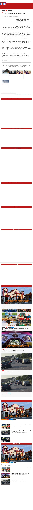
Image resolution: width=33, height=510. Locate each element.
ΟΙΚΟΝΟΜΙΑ (9, 10)
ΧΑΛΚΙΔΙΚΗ (12, 327)
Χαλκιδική (9, 327)
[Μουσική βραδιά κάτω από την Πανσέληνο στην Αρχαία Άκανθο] (5, 439)
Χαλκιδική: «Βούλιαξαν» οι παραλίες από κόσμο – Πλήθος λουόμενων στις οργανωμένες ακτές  (16, 372)
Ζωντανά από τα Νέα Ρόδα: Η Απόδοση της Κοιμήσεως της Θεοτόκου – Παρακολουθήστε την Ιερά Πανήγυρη (16, 306)
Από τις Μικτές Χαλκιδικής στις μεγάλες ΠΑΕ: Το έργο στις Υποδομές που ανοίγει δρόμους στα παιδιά (15, 329)
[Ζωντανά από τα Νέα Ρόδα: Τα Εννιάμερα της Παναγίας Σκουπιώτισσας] (16, 339)
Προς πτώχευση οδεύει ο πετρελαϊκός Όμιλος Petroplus (22, 94)
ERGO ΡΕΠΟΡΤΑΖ (4, 419)
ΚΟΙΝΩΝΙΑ (3, 10)
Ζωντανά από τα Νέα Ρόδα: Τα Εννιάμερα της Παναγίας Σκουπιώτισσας (13, 350)
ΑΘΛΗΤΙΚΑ (3, 327)
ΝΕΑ (6, 10)
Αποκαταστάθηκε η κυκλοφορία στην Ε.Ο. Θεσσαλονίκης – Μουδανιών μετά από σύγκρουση (15, 394)
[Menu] (1, 1)
